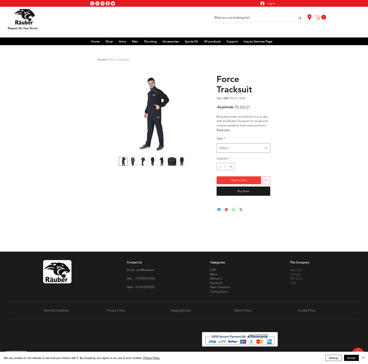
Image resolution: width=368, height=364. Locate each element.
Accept (351, 358)
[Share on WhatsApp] (233, 209)
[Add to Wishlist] (266, 180)
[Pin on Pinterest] (226, 209)
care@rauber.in (145, 270)
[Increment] (231, 166)
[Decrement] (219, 166)
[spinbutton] (225, 166)
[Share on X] (241, 209)
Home (102, 59)
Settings (333, 358)
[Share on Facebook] (219, 209)
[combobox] (243, 148)
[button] (321, 17)
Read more (223, 129)
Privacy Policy (151, 358)
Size (221, 138)
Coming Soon (219, 291)
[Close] (363, 358)
